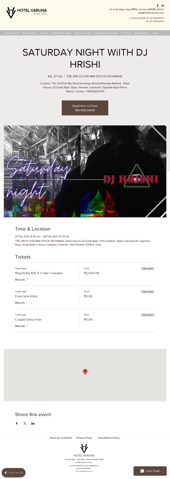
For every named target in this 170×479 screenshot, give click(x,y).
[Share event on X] (24, 423)
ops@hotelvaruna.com (84, 462)
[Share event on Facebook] (16, 423)
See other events (85, 109)
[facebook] (157, 5)
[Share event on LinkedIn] (33, 423)
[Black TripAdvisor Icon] (162, 5)
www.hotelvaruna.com (84, 471)
